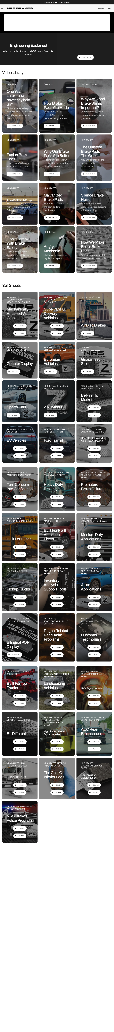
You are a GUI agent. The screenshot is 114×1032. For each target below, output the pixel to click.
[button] (101, 8)
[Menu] (2, 8)
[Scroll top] (111, 1029)
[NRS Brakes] (20, 8)
